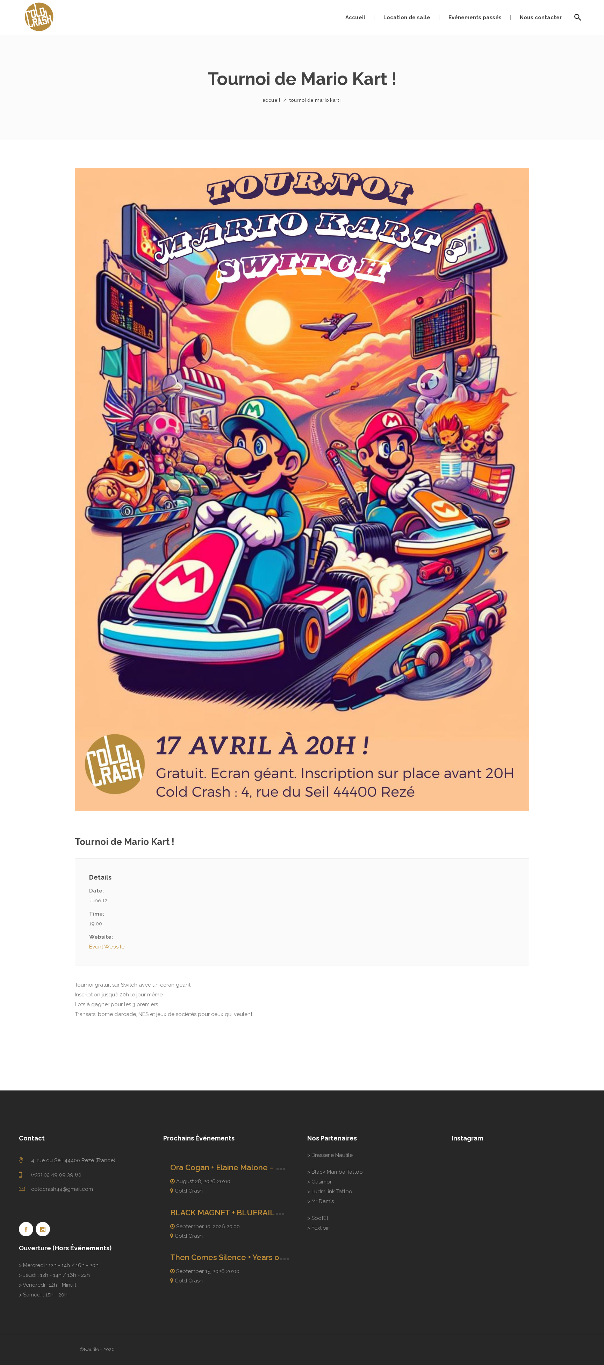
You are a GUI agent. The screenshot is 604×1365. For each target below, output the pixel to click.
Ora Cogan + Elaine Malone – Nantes (236, 1167)
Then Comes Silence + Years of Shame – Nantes (257, 1257)
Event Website (106, 947)
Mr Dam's (322, 1201)
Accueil (272, 100)
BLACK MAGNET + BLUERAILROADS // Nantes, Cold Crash (276, 1212)
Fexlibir (320, 1228)
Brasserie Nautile (332, 1155)
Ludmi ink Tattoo (331, 1191)
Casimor (321, 1182)
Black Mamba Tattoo (337, 1172)
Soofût (319, 1218)
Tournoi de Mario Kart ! (124, 842)
